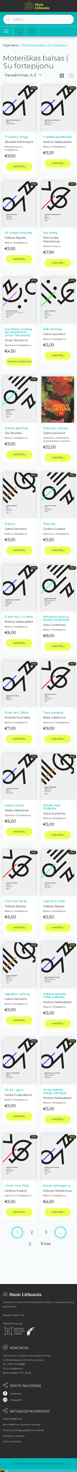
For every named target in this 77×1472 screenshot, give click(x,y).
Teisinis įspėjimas (12, 1418)
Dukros (10, 524)
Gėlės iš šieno (14, 805)
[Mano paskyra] (32, 31)
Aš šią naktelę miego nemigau (55, 1091)
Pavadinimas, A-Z (20, 75)
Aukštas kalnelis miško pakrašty (54, 995)
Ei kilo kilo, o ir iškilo (19, 617)
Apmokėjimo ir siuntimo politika (21, 1424)
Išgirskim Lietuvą (17, 994)
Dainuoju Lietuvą (55, 428)
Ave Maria (50, 233)
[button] (4, 1470)
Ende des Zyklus (17, 712)
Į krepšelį (19, 166)
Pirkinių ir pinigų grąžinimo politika (23, 1430)
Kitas (46, 1243)
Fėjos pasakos (53, 712)
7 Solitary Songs (16, 137)
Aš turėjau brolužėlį (18, 233)
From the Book (16, 901)
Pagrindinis (10, 45)
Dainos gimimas (16, 428)
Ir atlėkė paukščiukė (57, 137)
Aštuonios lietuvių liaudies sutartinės (56, 618)
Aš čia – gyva (14, 1090)
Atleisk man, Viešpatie (52, 807)
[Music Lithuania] (37, 5)
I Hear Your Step (17, 1185)
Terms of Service (12, 1441)
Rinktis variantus (19, 361)
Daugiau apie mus (13, 1314)
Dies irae (49, 524)
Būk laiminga (52, 329)
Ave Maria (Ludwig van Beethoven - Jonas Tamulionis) (18, 332)
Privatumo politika (13, 1435)
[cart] (19, 31)
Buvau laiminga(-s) (56, 1185)
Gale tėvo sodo (54, 901)
